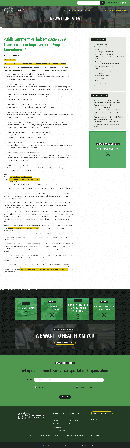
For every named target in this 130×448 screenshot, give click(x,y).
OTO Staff (55, 420)
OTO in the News (100, 49)
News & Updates (57, 427)
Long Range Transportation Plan (107, 52)
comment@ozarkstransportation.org (24, 179)
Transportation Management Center (108, 71)
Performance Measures (103, 76)
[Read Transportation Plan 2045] (104, 315)
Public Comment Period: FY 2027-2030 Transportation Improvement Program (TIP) (109, 112)
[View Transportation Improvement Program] (78, 316)
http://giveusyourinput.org (21, 177)
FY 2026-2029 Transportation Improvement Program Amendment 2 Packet (35, 64)
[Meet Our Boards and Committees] (52, 315)
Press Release (10, 60)
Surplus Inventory (73, 420)
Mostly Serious (95, 435)
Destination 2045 (100, 44)
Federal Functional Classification (106, 64)
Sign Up (65, 397)
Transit (96, 68)
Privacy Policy (70, 435)
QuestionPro (40, 445)
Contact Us (113, 3)
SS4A (96, 87)
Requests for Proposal (74, 417)
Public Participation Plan (103, 66)
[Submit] (102, 3)
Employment (72, 423)
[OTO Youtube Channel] (125, 3)
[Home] (16, 10)
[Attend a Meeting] (108, 154)
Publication (98, 73)
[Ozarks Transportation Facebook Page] (120, 3)
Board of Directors (57, 423)
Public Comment (100, 47)
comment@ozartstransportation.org (23, 228)
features (50, 445)
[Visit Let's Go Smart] (26, 313)
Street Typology (100, 83)
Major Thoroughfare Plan (104, 54)
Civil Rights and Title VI (59, 430)
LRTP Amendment (101, 80)
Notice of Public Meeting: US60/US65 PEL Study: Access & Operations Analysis (108, 124)
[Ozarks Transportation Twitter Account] (123, 3)
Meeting (97, 85)
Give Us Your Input (65, 342)
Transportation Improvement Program (109, 56)
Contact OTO (56, 417)
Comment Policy (80, 435)
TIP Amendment (100, 59)
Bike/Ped (97, 61)
